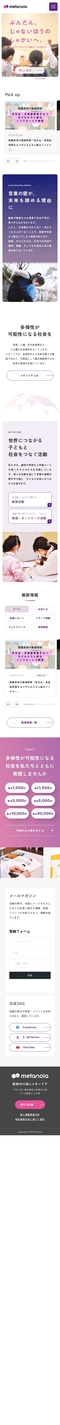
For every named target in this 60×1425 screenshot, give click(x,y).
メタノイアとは (29, 375)
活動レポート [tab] (17, 618)
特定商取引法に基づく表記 (30, 1119)
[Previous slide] (8, 161)
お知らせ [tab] (43, 609)
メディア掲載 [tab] (43, 618)
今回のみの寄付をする (30, 830)
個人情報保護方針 (30, 1114)
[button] (40, 78)
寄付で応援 (26, 1104)
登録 (30, 975)
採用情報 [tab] (43, 627)
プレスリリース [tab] (17, 627)
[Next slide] (16, 161)
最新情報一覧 (29, 722)
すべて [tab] (16, 609)
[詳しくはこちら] (30, 127)
